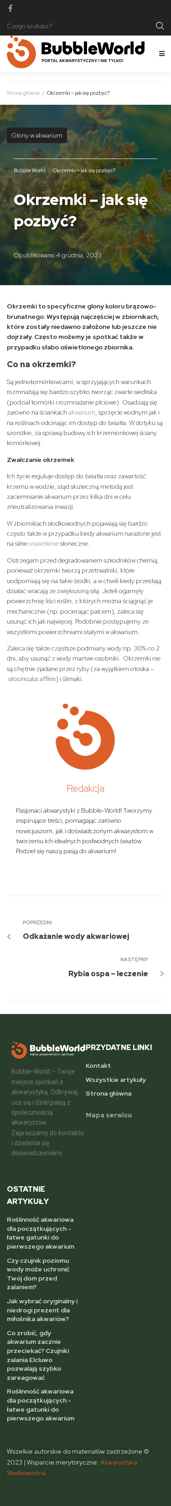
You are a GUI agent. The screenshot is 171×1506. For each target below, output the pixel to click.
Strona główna (23, 93)
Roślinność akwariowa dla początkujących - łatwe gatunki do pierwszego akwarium (40, 1232)
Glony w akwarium (36, 135)
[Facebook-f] (10, 8)
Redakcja (85, 788)
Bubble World (30, 170)
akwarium (81, 412)
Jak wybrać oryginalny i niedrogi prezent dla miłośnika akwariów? (42, 1310)
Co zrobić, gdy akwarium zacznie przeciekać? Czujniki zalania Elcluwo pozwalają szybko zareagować (38, 1355)
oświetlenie (44, 543)
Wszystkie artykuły (116, 1080)
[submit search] (160, 26)
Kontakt (98, 1065)
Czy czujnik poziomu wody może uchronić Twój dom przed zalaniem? (38, 1273)
